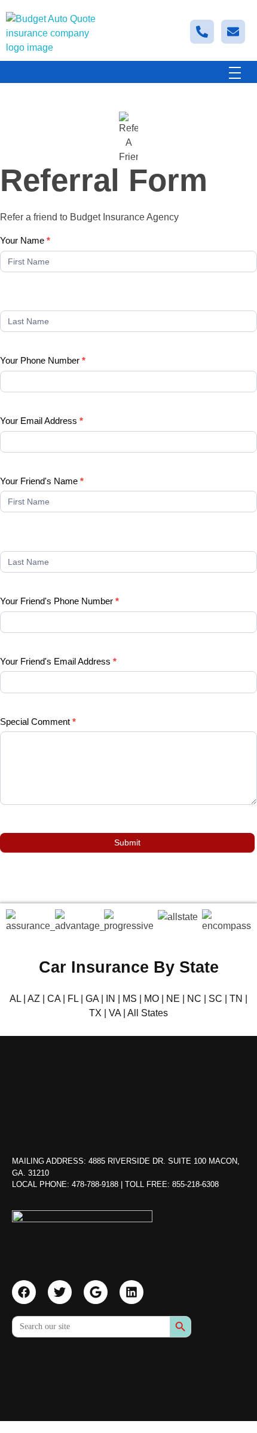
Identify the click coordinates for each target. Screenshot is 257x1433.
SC (215, 999)
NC (194, 999)
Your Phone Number (42, 360)
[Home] (82, 1233)
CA (53, 999)
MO (151, 999)
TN (236, 999)
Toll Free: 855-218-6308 (172, 1184)
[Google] (96, 1292)
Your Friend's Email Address (58, 661)
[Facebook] (24, 1292)
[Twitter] (60, 1292)
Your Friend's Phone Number (59, 601)
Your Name (25, 240)
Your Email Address (41, 421)
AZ (33, 999)
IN (110, 999)
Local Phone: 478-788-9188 (65, 1184)
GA (92, 999)
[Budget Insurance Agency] (51, 33)
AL (15, 999)
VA (115, 1013)
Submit (127, 842)
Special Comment (38, 721)
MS (130, 999)
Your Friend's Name (42, 481)
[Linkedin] (131, 1292)
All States (147, 1013)
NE (173, 999)
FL (73, 999)
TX (95, 1013)
